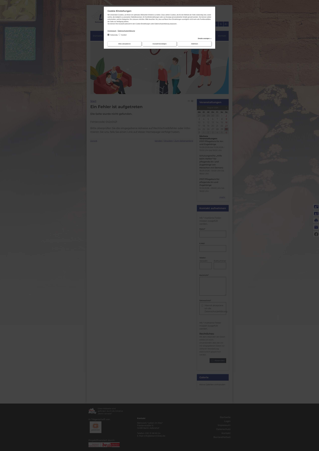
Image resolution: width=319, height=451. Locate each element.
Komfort (123, 35)
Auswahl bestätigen (159, 44)
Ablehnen (194, 44)
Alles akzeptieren (124, 44)
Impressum (112, 31)
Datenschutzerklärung (126, 31)
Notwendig (114, 35)
